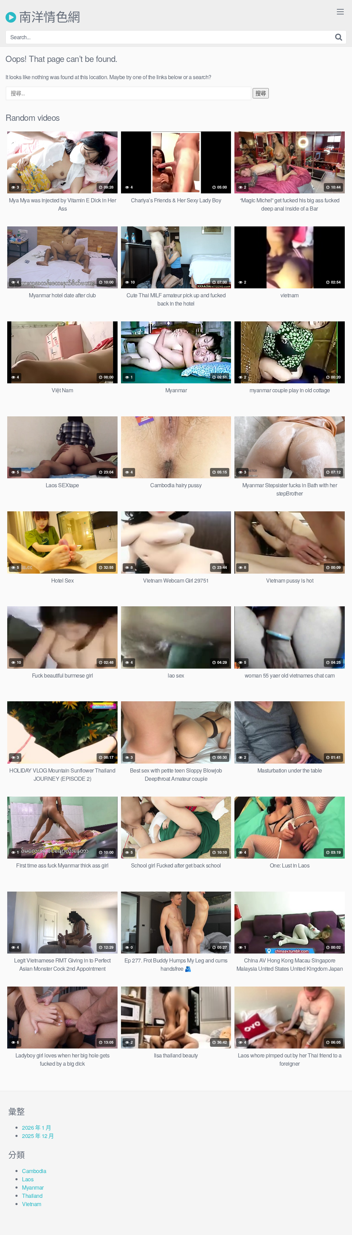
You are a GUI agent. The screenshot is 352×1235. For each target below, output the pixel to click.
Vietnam (31, 1204)
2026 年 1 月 (36, 1127)
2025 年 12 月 (38, 1136)
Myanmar (33, 1187)
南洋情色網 (48, 17)
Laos (27, 1179)
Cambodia (34, 1171)
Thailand (32, 1196)
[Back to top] (333, 1213)
